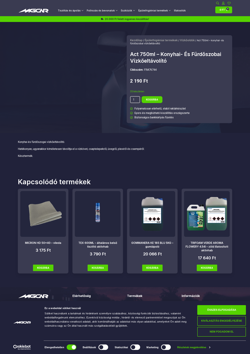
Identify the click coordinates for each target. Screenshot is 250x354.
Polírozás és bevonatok (101, 10)
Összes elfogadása (221, 309)
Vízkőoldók (187, 40)
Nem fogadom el (222, 331)
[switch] (103, 347)
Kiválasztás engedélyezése (221, 320)
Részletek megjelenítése (191, 347)
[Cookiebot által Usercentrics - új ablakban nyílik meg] (22, 347)
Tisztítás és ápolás (69, 10)
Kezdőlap (136, 40)
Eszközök (126, 10)
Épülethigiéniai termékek (153, 10)
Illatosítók (180, 10)
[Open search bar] (217, 3)
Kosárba (152, 99)
